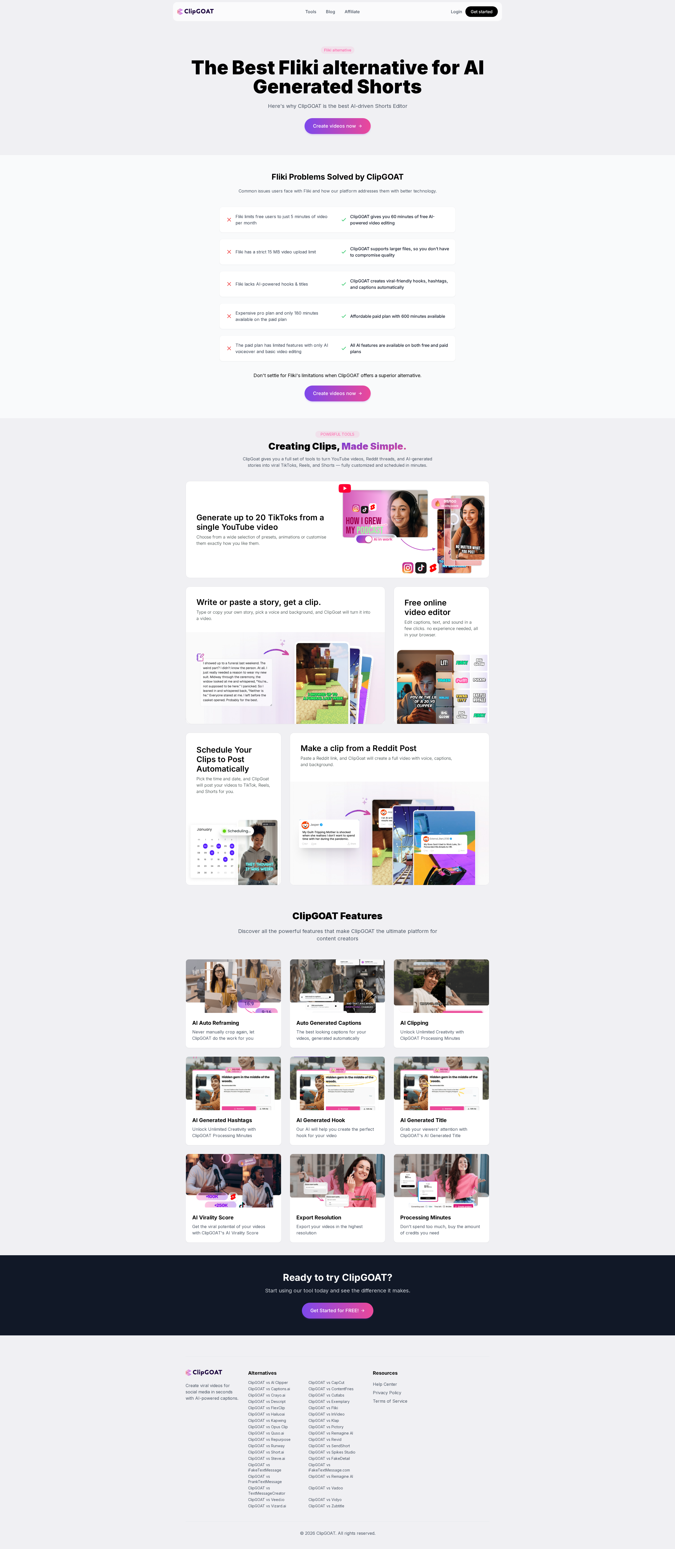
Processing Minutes (425, 1217)
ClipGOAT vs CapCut (326, 1382)
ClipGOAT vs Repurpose (269, 1439)
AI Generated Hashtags (222, 1120)
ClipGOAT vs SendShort (329, 1446)
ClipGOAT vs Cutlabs (326, 1395)
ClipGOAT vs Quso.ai (266, 1433)
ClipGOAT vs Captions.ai (269, 1389)
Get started (482, 11)
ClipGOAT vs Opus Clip (268, 1427)
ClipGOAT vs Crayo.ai (266, 1395)
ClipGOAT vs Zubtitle (326, 1506)
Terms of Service (390, 1401)
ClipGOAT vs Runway (266, 1446)
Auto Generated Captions (328, 1023)
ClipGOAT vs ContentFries (331, 1389)
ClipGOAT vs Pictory (326, 1427)
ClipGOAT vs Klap (323, 1420)
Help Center (385, 1384)
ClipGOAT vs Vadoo (325, 1488)
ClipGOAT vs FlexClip (266, 1408)
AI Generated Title (423, 1120)
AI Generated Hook (320, 1120)
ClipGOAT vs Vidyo (325, 1499)
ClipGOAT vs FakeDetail (329, 1458)
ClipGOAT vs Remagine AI (330, 1433)
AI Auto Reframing (215, 1023)
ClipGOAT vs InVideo (326, 1414)
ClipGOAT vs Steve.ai (266, 1458)
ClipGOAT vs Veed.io (266, 1499)
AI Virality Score (213, 1217)
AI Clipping (414, 1023)
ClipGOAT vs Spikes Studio (331, 1452)
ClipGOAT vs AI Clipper (268, 1382)
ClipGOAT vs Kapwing (267, 1420)
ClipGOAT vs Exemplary (329, 1401)
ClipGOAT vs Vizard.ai (267, 1506)
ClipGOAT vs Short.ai (266, 1452)
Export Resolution (318, 1217)
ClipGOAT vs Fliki (323, 1408)
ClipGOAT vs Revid (324, 1439)
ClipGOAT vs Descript (267, 1401)
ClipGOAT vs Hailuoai (266, 1414)
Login (456, 11)
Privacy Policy (387, 1392)
